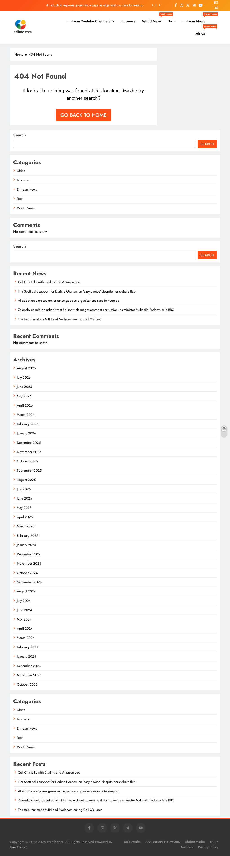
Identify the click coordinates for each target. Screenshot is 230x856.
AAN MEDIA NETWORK (162, 841)
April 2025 (25, 517)
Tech (172, 21)
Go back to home (83, 115)
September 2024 (29, 582)
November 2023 (29, 675)
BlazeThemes (18, 847)
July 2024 (24, 600)
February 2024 (27, 647)
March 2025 (25, 526)
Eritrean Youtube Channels (88, 21)
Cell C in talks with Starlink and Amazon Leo (49, 281)
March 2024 (26, 637)
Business (128, 21)
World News (153, 19)
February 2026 (27, 424)
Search (19, 135)
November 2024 (29, 563)
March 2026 (26, 414)
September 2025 (29, 470)
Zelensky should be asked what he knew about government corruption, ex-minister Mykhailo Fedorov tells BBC (96, 309)
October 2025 (27, 461)
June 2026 (24, 386)
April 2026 (25, 405)
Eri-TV (214, 841)
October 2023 (27, 684)
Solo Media (132, 841)
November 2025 (29, 451)
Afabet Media (195, 841)
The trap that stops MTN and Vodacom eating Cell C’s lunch (60, 319)
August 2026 (26, 368)
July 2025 (24, 489)
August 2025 (26, 479)
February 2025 (27, 535)
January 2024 (26, 656)
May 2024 (24, 619)
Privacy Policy (208, 847)
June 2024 (24, 609)
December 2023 (29, 665)
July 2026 (24, 377)
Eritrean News (195, 19)
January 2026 (26, 433)
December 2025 (29, 442)
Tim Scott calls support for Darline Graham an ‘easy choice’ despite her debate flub (77, 291)
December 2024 (29, 554)
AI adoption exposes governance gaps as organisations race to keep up (94, 5)
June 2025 (24, 498)
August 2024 (26, 591)
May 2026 (24, 396)
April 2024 (25, 628)
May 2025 (24, 507)
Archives (187, 847)
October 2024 (27, 572)
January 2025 (26, 544)
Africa (202, 31)
